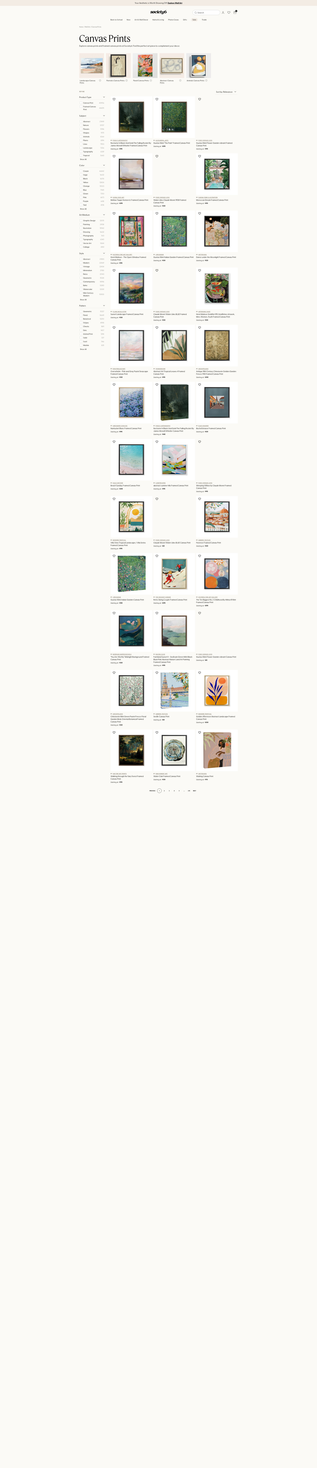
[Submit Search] (195, 12)
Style (81, 253)
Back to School (116, 19)
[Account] (223, 12)
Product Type (85, 97)
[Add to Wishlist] (114, 99)
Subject (82, 115)
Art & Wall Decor (141, 19)
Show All (83, 159)
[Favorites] (229, 12)
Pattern (82, 305)
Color (81, 165)
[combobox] (206, 12)
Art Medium (84, 214)
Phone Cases (173, 19)
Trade (204, 19)
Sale (194, 19)
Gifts (185, 19)
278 (189, 791)
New (128, 19)
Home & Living (158, 19)
